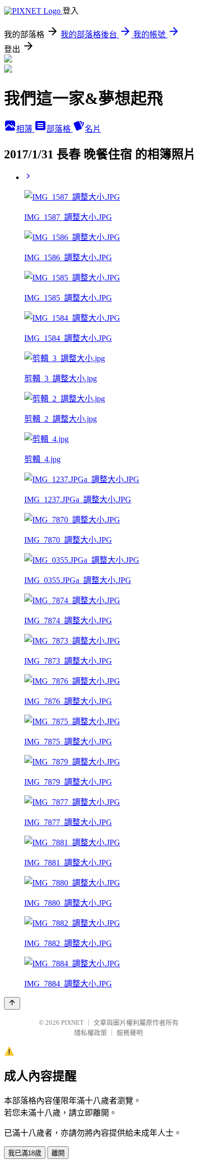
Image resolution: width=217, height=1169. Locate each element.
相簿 (25, 129)
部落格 (59, 129)
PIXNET (72, 1022)
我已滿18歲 (24, 1153)
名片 (93, 129)
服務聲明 (130, 1032)
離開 (58, 1153)
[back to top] (12, 1003)
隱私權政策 (90, 1032)
